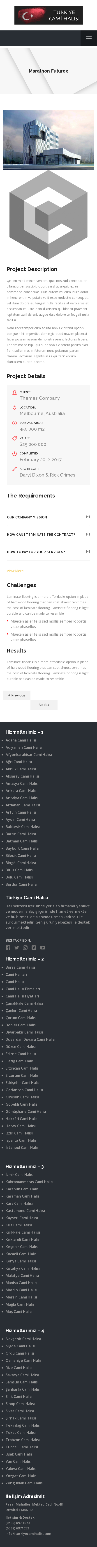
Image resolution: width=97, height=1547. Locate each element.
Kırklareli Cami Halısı (23, 1239)
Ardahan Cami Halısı (23, 805)
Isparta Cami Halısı (21, 1140)
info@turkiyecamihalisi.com (28, 1533)
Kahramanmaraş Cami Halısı (29, 1181)
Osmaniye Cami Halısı (24, 1360)
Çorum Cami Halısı (21, 1017)
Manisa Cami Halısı (21, 1282)
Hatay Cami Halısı (21, 1125)
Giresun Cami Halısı (22, 1097)
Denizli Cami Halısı (21, 1024)
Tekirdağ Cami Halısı (23, 1425)
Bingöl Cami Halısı (21, 862)
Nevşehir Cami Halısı (23, 1338)
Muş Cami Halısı (19, 1311)
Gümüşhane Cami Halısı (26, 1111)
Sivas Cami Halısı (20, 1410)
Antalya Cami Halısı (22, 797)
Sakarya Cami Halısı (22, 1374)
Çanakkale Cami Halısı (24, 1003)
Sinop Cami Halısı (20, 1403)
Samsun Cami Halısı (22, 1382)
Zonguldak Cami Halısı (25, 1483)
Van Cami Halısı (19, 1461)
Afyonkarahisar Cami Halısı (29, 754)
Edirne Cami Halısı (21, 1053)
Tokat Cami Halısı (21, 1432)
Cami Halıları (16, 974)
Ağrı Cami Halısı (19, 761)
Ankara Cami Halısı (21, 790)
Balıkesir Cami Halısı (23, 826)
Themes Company (40, 398)
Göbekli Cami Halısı (22, 1104)
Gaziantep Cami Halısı (24, 1089)
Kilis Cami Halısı (19, 1225)
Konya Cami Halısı (21, 1261)
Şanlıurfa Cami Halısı (23, 1389)
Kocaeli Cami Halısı (21, 1253)
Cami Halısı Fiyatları (22, 996)
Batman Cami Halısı (22, 841)
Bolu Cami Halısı (19, 877)
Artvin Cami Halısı (21, 812)
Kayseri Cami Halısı (22, 1217)
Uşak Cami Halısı (19, 1454)
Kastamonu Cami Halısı (25, 1210)
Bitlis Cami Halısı (20, 869)
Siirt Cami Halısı (19, 1396)
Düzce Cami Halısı (21, 1046)
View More (15, 571)
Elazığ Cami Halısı (20, 1061)
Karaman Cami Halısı (23, 1196)
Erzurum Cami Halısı (22, 1075)
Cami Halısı (15, 981)
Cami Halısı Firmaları (23, 988)
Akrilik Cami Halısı (21, 769)
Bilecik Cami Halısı (21, 855)
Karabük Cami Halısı (22, 1188)
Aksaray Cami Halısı (22, 776)
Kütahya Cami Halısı (23, 1268)
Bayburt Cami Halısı (22, 848)
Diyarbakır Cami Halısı (24, 1032)
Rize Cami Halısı (19, 1367)
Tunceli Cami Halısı (22, 1446)
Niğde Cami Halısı (20, 1346)
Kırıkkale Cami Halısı (23, 1232)
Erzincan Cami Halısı (22, 1068)
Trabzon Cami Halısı (23, 1439)
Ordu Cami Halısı (20, 1353)
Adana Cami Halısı (21, 740)
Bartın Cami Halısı (21, 833)
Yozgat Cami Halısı (21, 1475)
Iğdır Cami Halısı (19, 1133)
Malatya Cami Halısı (22, 1275)
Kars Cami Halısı (19, 1203)
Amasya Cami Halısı (22, 783)
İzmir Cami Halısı (20, 1174)
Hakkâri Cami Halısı (22, 1118)
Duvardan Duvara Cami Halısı (30, 1039)
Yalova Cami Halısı (21, 1468)
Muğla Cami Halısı (20, 1304)
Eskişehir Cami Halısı (23, 1082)
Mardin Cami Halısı (21, 1289)
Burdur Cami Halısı (21, 884)
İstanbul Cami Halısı (22, 1147)
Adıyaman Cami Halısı (24, 747)
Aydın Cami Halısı (20, 819)
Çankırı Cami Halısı (21, 1010)
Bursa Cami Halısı (20, 967)
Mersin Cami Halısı (21, 1297)
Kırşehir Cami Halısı (22, 1246)
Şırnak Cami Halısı (21, 1418)
